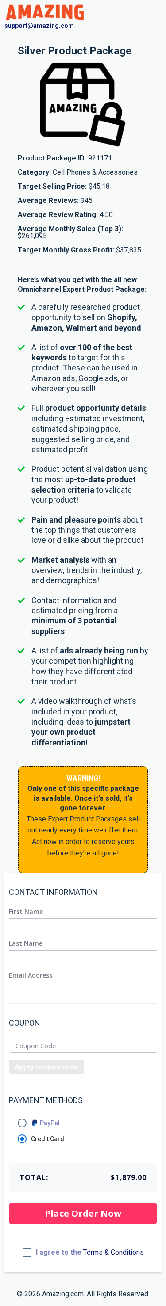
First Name (26, 912)
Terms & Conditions (113, 1252)
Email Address (30, 975)
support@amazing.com (39, 25)
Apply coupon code (46, 1066)
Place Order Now (83, 1213)
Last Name (25, 943)
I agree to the (90, 1252)
